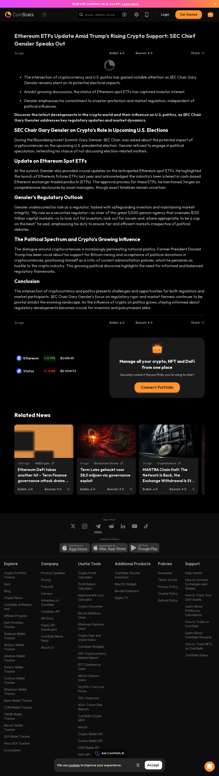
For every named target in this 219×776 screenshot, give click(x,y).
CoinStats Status (196, 655)
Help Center (193, 573)
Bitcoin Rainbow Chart (89, 615)
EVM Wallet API (88, 747)
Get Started (188, 14)
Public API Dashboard (49, 627)
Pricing (46, 580)
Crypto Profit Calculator (87, 575)
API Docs (47, 618)
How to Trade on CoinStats (197, 624)
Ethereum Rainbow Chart (91, 626)
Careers (46, 593)
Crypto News (13, 598)
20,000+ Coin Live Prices (91, 689)
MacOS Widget (125, 584)
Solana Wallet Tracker (13, 669)
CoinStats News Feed (52, 638)
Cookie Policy (168, 593)
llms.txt (82, 727)
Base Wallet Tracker (18, 700)
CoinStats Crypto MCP (90, 718)
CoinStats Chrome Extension (127, 575)
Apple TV (121, 598)
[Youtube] (134, 529)
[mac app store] (109, 548)
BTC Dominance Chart (89, 667)
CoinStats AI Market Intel (17, 607)
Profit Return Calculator (87, 586)
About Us (47, 647)
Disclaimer (165, 573)
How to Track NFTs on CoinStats (198, 646)
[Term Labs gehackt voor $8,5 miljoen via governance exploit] (106, 441)
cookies (74, 765)
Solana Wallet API (90, 741)
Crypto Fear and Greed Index (89, 638)
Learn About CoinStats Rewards (198, 635)
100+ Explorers (88, 698)
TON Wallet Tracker (18, 707)
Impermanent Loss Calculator (91, 597)
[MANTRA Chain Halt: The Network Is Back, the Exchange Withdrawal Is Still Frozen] (168, 441)
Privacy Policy (168, 586)
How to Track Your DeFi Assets (198, 597)
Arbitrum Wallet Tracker (14, 658)
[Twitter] (73, 529)
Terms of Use (167, 580)
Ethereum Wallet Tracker (15, 692)
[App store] (75, 548)
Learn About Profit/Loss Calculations (193, 611)
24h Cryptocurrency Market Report (92, 656)
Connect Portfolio (157, 387)
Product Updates (53, 573)
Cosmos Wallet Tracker (14, 680)
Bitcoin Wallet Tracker (13, 727)
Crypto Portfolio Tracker (15, 575)
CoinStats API (50, 611)
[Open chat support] (209, 766)
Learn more (130, 4)
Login (165, 14)
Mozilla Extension (127, 591)
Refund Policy (168, 600)
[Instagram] (84, 529)
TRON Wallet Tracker (13, 716)
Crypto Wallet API (90, 734)
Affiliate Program (15, 616)
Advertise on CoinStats (50, 602)
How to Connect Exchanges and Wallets (196, 584)
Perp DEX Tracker (17, 743)
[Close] (212, 4)
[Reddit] (111, 529)
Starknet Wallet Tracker (14, 636)
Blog (7, 591)
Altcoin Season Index (88, 678)
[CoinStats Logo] (19, 15)
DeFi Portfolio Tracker (13, 625)
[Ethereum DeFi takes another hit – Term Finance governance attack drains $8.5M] (43, 441)
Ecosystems (12, 750)
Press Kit (47, 586)
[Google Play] (144, 548)
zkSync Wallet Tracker (14, 647)
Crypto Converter (90, 606)
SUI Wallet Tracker (17, 736)
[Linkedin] (123, 529)
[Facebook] (146, 529)
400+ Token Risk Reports (90, 707)
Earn (7, 584)
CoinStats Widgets (91, 646)
